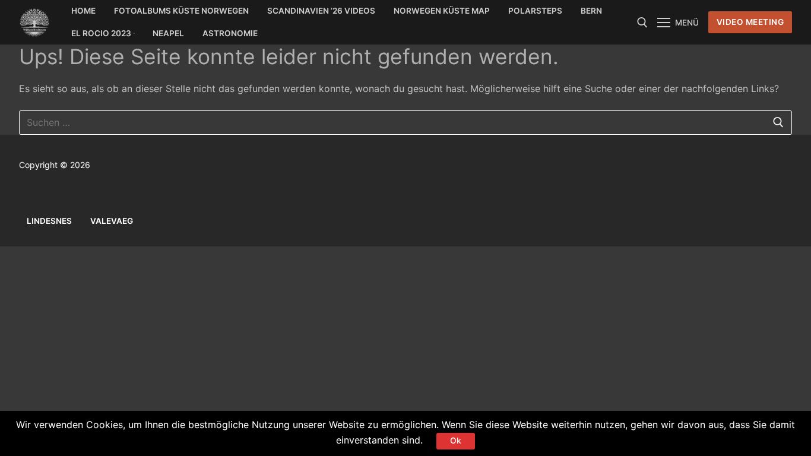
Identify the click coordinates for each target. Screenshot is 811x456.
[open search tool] (642, 22)
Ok (455, 440)
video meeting (750, 22)
